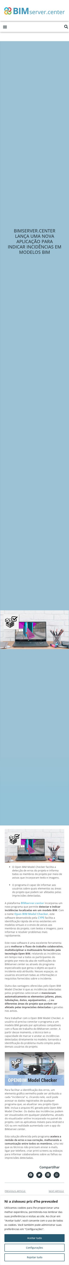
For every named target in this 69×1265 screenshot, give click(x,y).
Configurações (34, 1247)
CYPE (41, 917)
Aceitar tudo (34, 1238)
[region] (34, 1230)
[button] (5, 27)
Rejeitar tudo (34, 1257)
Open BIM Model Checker (31, 914)
